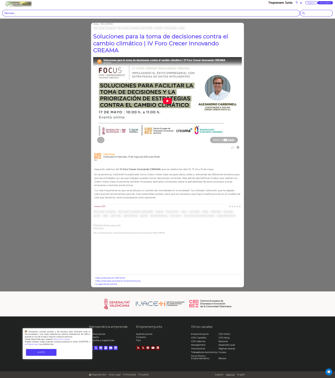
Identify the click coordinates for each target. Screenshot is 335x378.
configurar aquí (31, 344)
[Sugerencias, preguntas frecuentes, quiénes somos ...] (296, 3)
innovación (176, 216)
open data (116, 216)
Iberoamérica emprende (108, 327)
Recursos (9, 13)
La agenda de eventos (106, 284)
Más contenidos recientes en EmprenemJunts (118, 281)
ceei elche (194, 211)
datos (205, 211)
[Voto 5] (240, 206)
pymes (144, 216)
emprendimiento (159, 216)
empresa (228, 211)
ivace (181, 28)
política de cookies (61, 339)
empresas (216, 211)
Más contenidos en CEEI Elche (110, 278)
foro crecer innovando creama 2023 (135, 28)
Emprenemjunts (149, 327)
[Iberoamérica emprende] (29, 4)
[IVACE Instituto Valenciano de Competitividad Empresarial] (144, 304)
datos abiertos (130, 216)
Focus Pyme (170, 28)
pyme (97, 216)
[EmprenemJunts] (280, 3)
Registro (311, 3)
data (105, 216)
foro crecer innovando (104, 28)
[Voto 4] (237, 206)
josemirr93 (115, 225)
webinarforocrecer (226, 216)
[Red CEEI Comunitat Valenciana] (210, 307)
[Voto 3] (235, 206)
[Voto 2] (232, 206)
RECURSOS (107, 24)
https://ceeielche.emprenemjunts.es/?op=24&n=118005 (139, 233)
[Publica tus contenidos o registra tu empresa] (301, 3)
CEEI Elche (109, 154)
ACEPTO (41, 352)
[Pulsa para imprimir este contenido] (238, 147)
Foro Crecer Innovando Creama (199, 216)
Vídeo (96, 24)
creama (158, 28)
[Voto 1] (230, 206)
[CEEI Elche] (97, 160)
